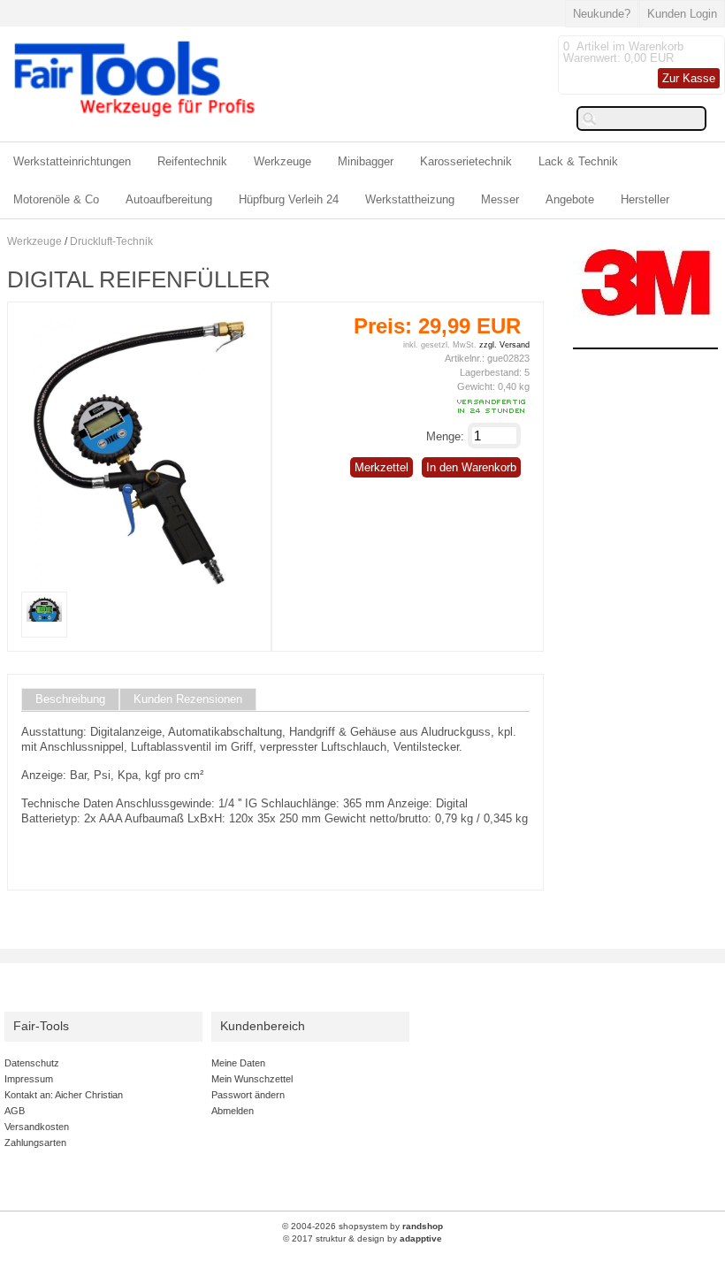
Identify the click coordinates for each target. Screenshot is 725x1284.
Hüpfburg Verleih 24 (289, 199)
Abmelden (232, 1110)
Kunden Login (682, 13)
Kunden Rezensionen (188, 699)
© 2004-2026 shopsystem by (362, 1226)
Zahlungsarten (35, 1142)
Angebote (570, 199)
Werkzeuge (282, 161)
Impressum (28, 1079)
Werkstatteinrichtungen (72, 161)
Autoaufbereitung (169, 199)
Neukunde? (601, 13)
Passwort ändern (248, 1094)
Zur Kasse (688, 78)
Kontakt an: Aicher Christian (63, 1094)
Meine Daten (238, 1063)
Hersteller (645, 199)
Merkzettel (381, 467)
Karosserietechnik (466, 161)
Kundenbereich (262, 1026)
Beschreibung (70, 699)
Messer (500, 199)
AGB (14, 1110)
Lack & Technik (578, 161)
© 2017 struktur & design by (362, 1238)
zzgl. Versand (504, 344)
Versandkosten (36, 1126)
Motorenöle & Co (56, 199)
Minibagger (365, 161)
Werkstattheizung (409, 199)
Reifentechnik (192, 161)
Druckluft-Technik (111, 241)
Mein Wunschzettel (252, 1079)
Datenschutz (31, 1063)
